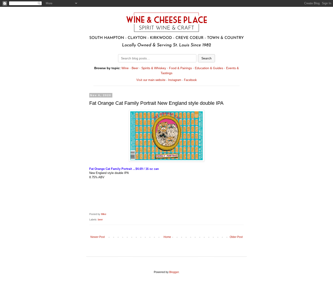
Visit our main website (150, 80)
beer (100, 219)
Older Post (236, 237)
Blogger (174, 272)
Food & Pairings (180, 68)
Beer (135, 68)
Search (206, 58)
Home (167, 237)
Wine (125, 68)
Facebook (190, 80)
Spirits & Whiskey (153, 68)
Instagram (174, 80)
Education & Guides (209, 68)
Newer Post (97, 237)
